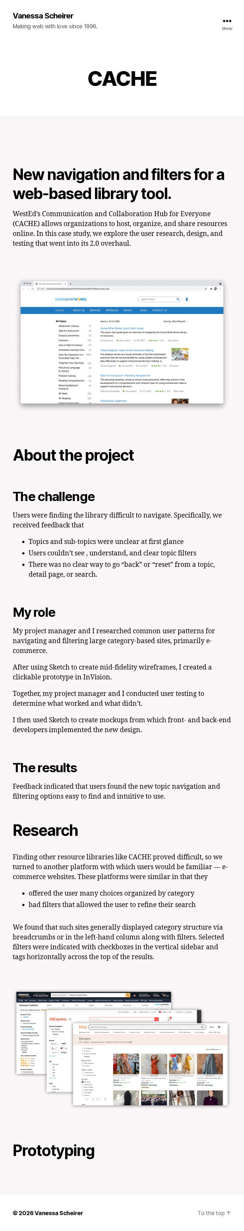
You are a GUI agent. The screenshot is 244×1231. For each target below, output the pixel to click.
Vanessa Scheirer (43, 16)
